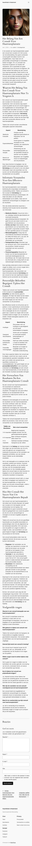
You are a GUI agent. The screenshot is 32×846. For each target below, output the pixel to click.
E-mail (5, 761)
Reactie (5, 737)
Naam (5, 754)
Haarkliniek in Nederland (9, 2)
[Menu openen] (28, 2)
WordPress (13, 842)
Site (4, 768)
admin (14, 47)
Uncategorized (21, 47)
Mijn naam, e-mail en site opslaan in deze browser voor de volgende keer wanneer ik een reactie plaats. (16, 777)
